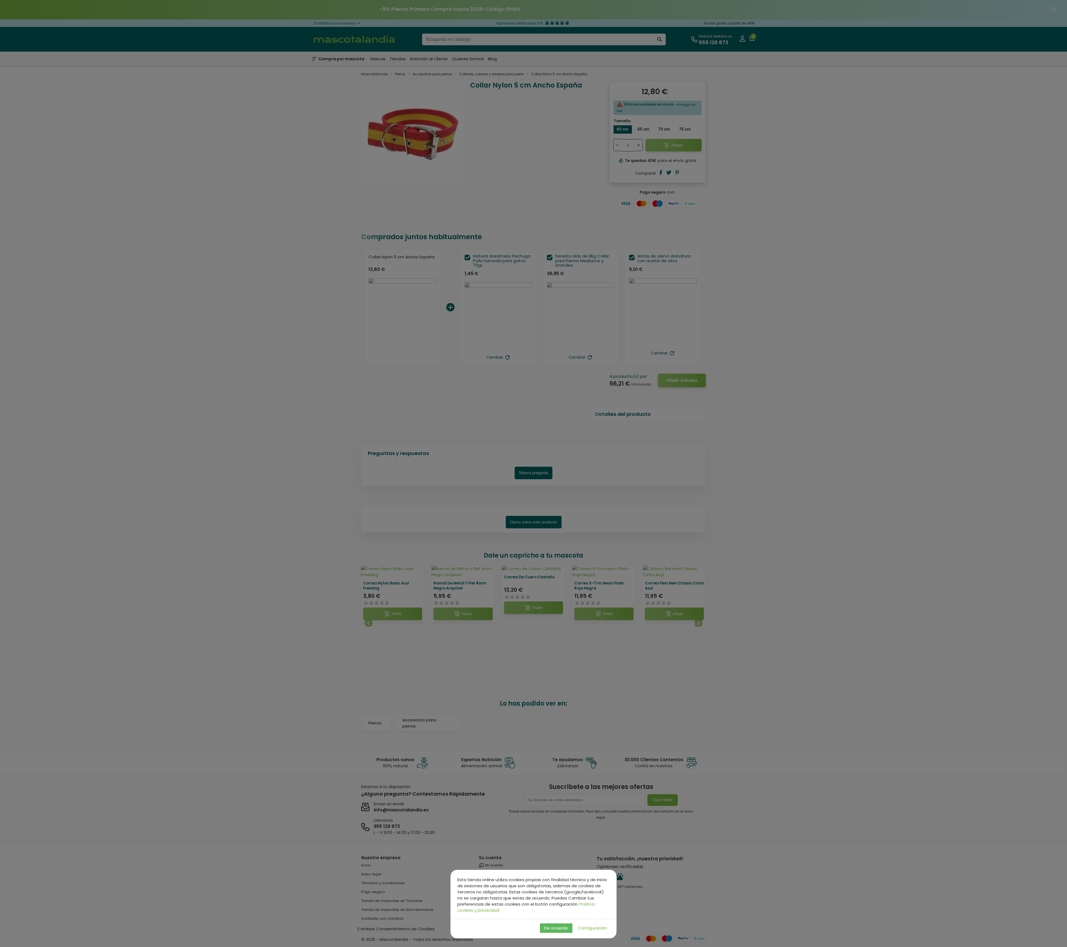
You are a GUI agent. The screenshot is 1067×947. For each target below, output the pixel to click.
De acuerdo (556, 928)
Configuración (592, 928)
